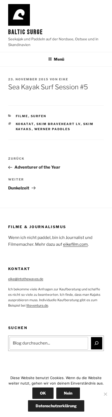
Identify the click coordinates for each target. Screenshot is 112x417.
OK (43, 393)
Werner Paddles (52, 129)
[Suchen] (97, 343)
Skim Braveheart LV (58, 124)
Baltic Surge (25, 32)
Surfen (38, 116)
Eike (63, 79)
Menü (59, 59)
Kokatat (25, 124)
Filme (22, 116)
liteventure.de (37, 305)
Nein (68, 393)
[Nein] (105, 394)
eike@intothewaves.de (25, 279)
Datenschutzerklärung (56, 405)
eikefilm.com (75, 244)
